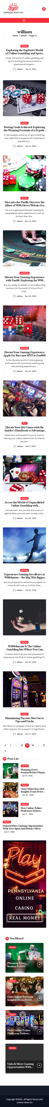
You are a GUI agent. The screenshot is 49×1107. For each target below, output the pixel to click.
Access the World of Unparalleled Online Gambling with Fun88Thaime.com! (24, 505)
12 (22, 745)
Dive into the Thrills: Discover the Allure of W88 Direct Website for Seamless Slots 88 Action (24, 205)
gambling (24, 273)
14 (33, 745)
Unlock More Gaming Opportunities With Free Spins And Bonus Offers (23, 827)
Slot (24, 423)
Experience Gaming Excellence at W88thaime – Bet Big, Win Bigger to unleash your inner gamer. (24, 577)
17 (44, 745)
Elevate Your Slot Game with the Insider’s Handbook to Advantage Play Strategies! (25, 430)
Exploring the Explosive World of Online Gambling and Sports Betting (24, 53)
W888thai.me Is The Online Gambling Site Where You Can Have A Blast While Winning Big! (24, 649)
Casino (24, 46)
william (20, 69)
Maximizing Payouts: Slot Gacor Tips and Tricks (24, 720)
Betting (24, 348)
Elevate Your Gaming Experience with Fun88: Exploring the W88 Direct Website (24, 280)
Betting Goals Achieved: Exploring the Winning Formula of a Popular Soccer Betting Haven (24, 130)
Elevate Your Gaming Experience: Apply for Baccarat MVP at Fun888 (24, 354)
